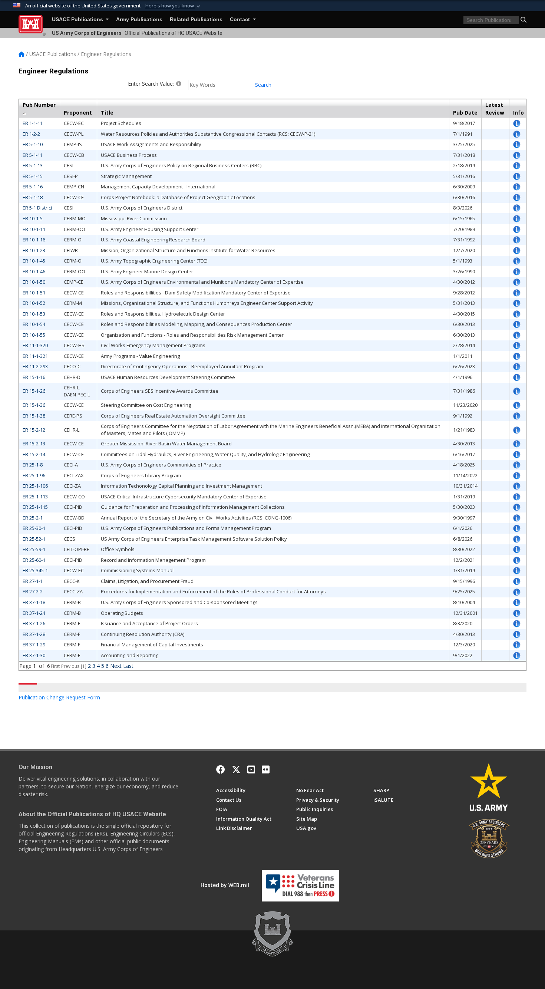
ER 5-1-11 (33, 155)
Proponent (78, 112)
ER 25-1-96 (34, 475)
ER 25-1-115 (35, 507)
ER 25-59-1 (34, 549)
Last (128, 665)
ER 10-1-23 (34, 250)
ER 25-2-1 (33, 517)
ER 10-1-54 (34, 324)
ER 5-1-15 (33, 176)
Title (107, 112)
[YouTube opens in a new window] (251, 769)
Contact (240, 19)
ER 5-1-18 (33, 197)
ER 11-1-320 (35, 345)
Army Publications (139, 19)
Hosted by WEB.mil (225, 885)
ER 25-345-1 (35, 570)
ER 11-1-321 (35, 356)
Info (518, 112)
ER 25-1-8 (33, 464)
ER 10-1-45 (34, 260)
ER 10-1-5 (33, 218)
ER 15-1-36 (34, 405)
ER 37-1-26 (34, 623)
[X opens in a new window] (236, 769)
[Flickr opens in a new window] (266, 769)
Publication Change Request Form (59, 697)
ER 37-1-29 (34, 644)
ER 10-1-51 (34, 292)
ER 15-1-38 (34, 415)
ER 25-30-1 (34, 528)
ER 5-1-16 (33, 186)
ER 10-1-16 (34, 239)
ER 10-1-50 (34, 281)
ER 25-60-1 (34, 560)
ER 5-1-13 (33, 165)
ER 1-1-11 (33, 123)
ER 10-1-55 (34, 335)
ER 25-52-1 (34, 538)
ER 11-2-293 (35, 366)
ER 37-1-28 (34, 634)
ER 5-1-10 (33, 144)
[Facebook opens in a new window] (220, 769)
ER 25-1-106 (35, 485)
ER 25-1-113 (35, 496)
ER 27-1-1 (33, 581)
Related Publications (196, 19)
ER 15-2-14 (34, 454)
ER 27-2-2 (33, 591)
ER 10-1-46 (34, 271)
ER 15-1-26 (34, 391)
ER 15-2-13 (34, 443)
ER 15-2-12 (34, 429)
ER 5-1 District (37, 207)
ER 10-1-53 (34, 313)
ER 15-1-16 (34, 377)
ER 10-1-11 (34, 229)
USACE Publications (78, 19)
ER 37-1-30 (34, 655)
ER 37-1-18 (34, 602)
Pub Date (465, 112)
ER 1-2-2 (31, 134)
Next (116, 665)
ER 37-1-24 (34, 613)
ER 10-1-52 (34, 303)
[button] (173, 6)
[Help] (178, 83)
